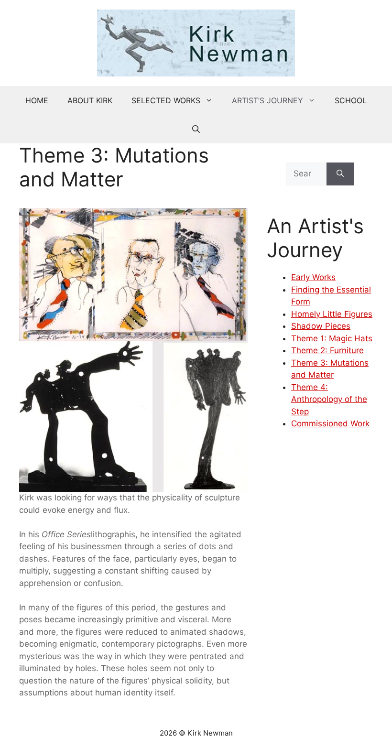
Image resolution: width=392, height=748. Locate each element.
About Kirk (89, 100)
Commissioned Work (330, 423)
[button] (196, 129)
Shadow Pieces (320, 326)
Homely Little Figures (331, 314)
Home (36, 100)
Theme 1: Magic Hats (331, 338)
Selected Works (165, 100)
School (351, 100)
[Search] (340, 174)
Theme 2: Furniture (327, 350)
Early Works (313, 277)
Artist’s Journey (267, 100)
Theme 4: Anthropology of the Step (329, 399)
